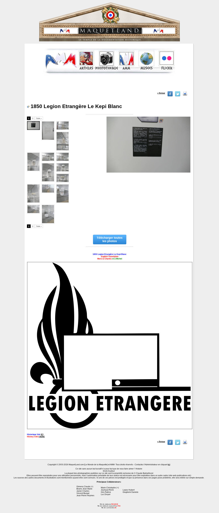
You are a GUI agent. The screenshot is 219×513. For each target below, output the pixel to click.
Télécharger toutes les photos (109, 239)
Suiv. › (39, 118)
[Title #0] (148, 150)
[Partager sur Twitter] (177, 96)
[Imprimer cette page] (185, 96)
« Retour (161, 93)
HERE (42, 437)
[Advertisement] (109, 84)
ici (169, 464)
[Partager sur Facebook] (170, 96)
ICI (42, 434)
